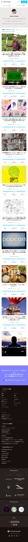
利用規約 (4, 459)
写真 (3, 395)
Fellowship (4, 436)
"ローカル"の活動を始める (7, 437)
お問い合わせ (4, 455)
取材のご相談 (4, 457)
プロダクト (16, 399)
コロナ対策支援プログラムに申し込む (10, 443)
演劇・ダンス (4, 401)
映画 (3, 393)
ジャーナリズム (5, 407)
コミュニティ (4, 399)
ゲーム (15, 397)
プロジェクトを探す (7, 5)
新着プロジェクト (5, 417)
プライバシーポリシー (6, 461)
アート (15, 393)
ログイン (19, 1)
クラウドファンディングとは (8, 428)
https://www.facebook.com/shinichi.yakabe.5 (17, 23)
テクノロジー (4, 403)
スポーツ (4, 405)
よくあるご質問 (5, 453)
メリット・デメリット (6, 434)
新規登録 (25, 2)
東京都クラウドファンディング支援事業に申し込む (13, 441)
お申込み (4, 426)
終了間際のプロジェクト (7, 418)
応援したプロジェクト (8, 29)
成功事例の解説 (5, 432)
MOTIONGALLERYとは (7, 449)
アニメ (3, 397)
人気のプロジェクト (6, 415)
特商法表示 (4, 463)
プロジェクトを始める (21, 5)
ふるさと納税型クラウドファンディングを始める (12, 439)
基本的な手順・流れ (6, 430)
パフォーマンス (17, 403)
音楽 (15, 395)
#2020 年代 (4, 451)
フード (15, 405)
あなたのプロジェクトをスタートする (15, 380)
